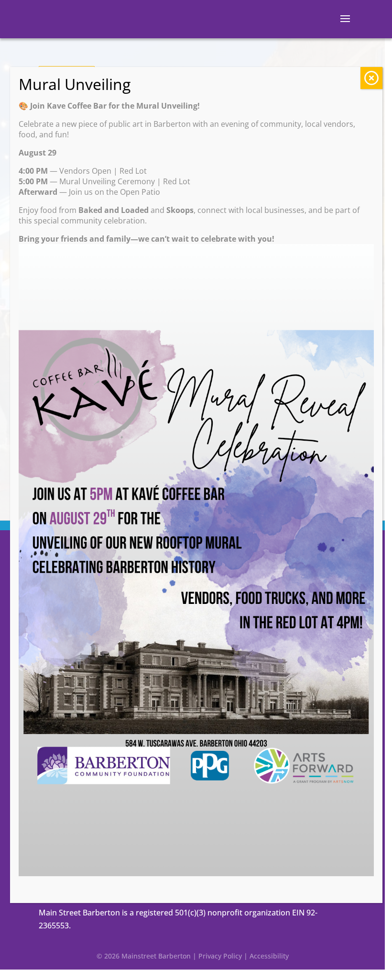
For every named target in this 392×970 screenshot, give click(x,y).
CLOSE (371, 78)
